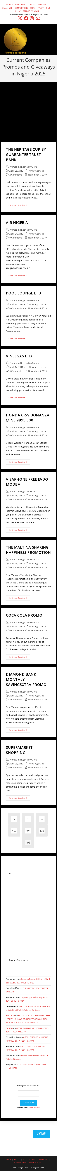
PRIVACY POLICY (36, 1162)
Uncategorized (36, 170)
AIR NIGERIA (17, 222)
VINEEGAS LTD (19, 355)
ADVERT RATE (20, 1162)
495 (41, 830)
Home (8, 1159)
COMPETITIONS (21, 8)
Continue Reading (19, 206)
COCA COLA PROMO (24, 615)
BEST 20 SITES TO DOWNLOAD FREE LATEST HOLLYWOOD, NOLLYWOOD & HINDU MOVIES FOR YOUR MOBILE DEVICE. (28, 1019)
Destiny (9, 1028)
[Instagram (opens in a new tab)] (32, 18)
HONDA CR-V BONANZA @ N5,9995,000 (27, 417)
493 (14, 830)
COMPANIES (43, 1159)
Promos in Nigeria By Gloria (23, 166)
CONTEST (32, 4)
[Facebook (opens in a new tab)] (26, 18)
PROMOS (9, 4)
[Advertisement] (28, 112)
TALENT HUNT (44, 8)
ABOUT (17, 1159)
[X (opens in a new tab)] (20, 18)
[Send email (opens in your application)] (37, 18)
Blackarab (10, 1015)
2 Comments (15, 174)
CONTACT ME (29, 1159)
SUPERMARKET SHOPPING (19, 750)
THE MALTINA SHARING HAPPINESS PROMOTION (28, 550)
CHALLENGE (7, 8)
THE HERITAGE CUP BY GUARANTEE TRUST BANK (26, 154)
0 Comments (15, 237)
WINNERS (42, 4)
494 (28, 830)
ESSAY (18, 11)
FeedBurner (34, 1107)
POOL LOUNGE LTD (23, 293)
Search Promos (41, 1134)
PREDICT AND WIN (31, 11)
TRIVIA (32, 8)
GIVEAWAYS (20, 4)
